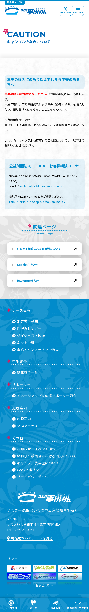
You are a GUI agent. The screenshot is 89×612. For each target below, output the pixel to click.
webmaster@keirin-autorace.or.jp (42, 186)
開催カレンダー (29, 328)
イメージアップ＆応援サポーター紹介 (47, 395)
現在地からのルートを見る (32, 538)
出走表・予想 (27, 321)
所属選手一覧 (27, 372)
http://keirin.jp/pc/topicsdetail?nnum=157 (37, 202)
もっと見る (42, 585)
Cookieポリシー (30, 469)
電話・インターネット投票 (38, 349)
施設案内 (24, 418)
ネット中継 (25, 342)
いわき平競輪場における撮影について (47, 455)
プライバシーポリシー (34, 476)
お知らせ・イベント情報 (36, 448)
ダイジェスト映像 (31, 335)
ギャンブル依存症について (38, 462)
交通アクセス (27, 425)
